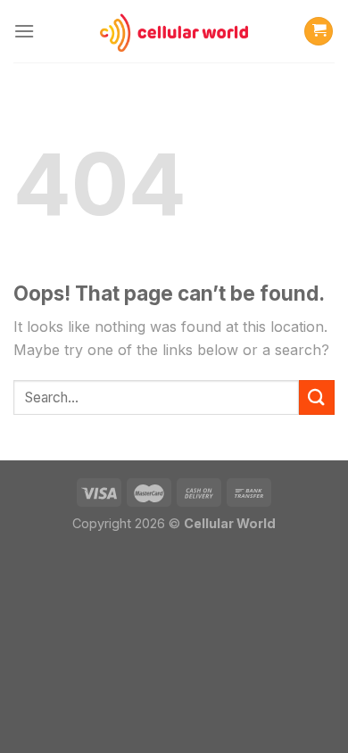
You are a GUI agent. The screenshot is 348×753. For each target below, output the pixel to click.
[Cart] (318, 31)
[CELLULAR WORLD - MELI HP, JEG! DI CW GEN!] (174, 31)
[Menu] (24, 31)
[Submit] (317, 397)
